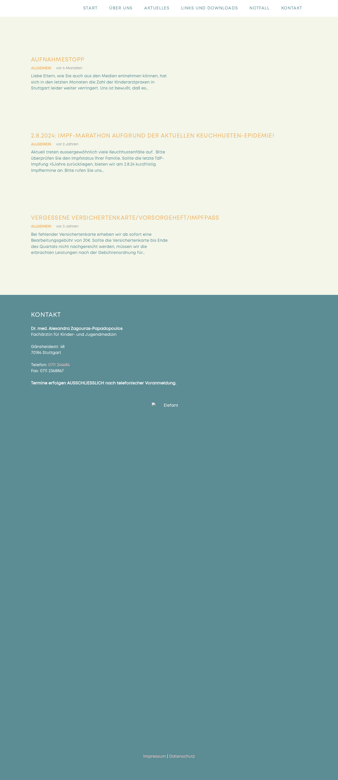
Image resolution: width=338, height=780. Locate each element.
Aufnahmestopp (57, 59)
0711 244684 (59, 365)
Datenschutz (182, 756)
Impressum (154, 756)
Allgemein (41, 68)
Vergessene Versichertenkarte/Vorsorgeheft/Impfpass (125, 218)
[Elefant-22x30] (39, 8)
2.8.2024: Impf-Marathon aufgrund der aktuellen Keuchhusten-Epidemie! (152, 135)
